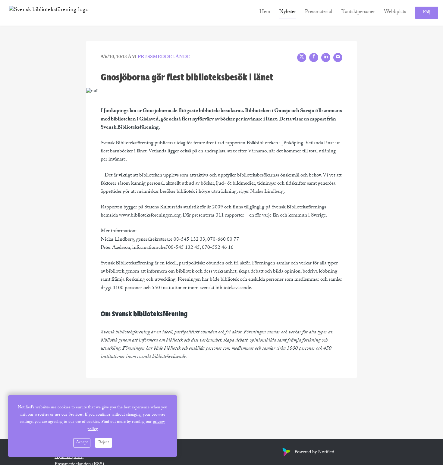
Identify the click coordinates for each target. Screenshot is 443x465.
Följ (426, 13)
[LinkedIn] (325, 57)
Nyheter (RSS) (69, 457)
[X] (301, 57)
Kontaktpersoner (358, 12)
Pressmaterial (318, 12)
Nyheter (287, 12)
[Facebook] (313, 57)
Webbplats (395, 12)
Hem (264, 12)
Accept (82, 442)
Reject (103, 442)
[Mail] (337, 57)
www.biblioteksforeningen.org (150, 215)
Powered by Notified (314, 452)
